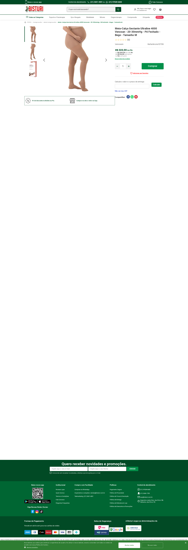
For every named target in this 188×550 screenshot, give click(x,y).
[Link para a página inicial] (28, 22)
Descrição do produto (122, 59)
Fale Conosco (157, 2)
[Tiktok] (42, 512)
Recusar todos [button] (152, 545)
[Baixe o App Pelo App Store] (44, 502)
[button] (69, 547)
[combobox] (94, 9)
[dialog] (94, 545)
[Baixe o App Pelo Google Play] (30, 502)
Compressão (37, 22)
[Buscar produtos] (118, 9)
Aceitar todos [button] (129, 545)
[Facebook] (32, 512)
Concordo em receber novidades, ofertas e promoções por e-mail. (76, 473)
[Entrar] (142, 9)
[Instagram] (36, 512)
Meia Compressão (50, 22)
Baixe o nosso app (35, 2)
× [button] (185, 543)
